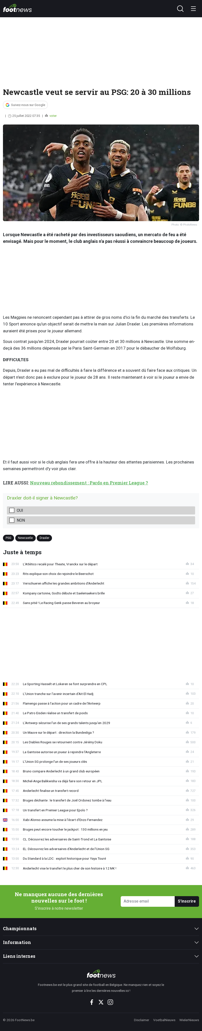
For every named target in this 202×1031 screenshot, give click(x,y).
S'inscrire (187, 901)
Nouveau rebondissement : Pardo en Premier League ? (89, 483)
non (21, 520)
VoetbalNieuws (164, 1020)
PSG (8, 538)
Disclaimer (141, 1020)
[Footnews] (101, 973)
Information (17, 942)
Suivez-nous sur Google (28, 105)
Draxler (44, 538)
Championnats (19, 928)
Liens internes (19, 956)
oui (20, 510)
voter (53, 116)
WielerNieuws (189, 1020)
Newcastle (25, 538)
